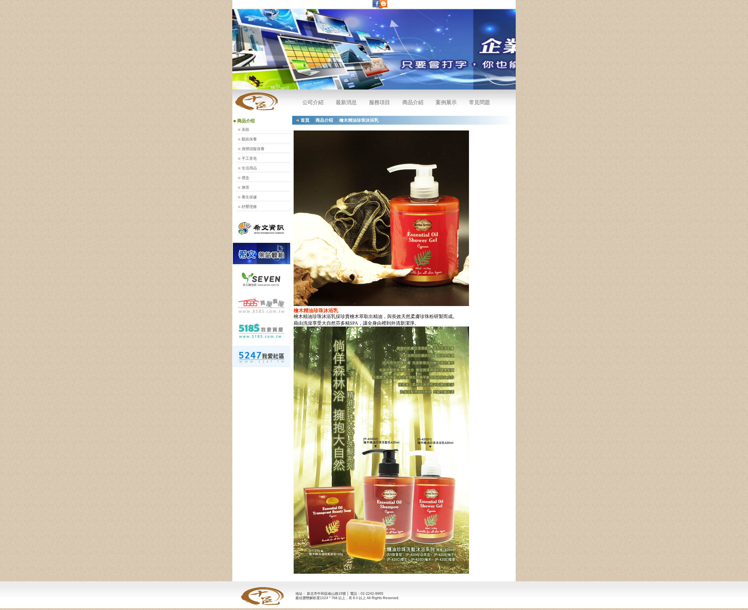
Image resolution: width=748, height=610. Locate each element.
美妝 (245, 129)
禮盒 (245, 178)
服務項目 (379, 102)
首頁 (305, 120)
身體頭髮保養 (253, 149)
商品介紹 (412, 102)
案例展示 (446, 102)
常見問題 (479, 102)
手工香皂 (249, 158)
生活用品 (249, 168)
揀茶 (245, 187)
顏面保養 (249, 139)
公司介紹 (312, 102)
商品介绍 (324, 120)
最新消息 (346, 102)
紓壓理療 (249, 207)
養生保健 (249, 197)
